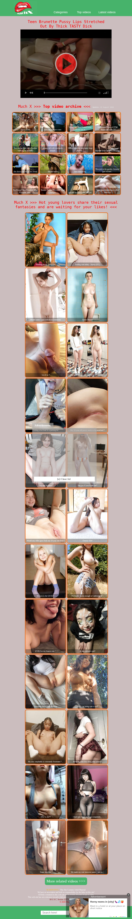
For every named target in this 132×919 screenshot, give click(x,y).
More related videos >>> (66, 881)
